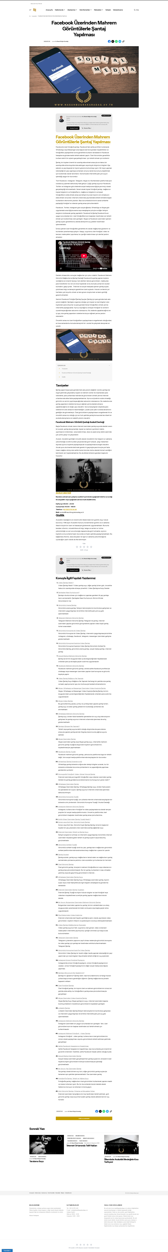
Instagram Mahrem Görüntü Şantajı (71, 807)
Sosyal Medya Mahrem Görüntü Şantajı (72, 656)
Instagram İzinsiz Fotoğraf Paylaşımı (71, 960)
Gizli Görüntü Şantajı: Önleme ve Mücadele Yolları (76, 1091)
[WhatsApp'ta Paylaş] (116, 41)
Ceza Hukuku (42, 1156)
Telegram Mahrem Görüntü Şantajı (71, 618)
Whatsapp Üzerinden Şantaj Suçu (70, 877)
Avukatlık (34, 16)
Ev (30, 16)
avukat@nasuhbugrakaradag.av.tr (79, 1210)
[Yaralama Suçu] (46, 1144)
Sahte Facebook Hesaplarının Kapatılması (73, 1046)
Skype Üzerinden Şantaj (67, 739)
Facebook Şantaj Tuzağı (67, 752)
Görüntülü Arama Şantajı (67, 605)
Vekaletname (68, 1193)
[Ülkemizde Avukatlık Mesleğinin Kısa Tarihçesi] (121, 1144)
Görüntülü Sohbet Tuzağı (67, 845)
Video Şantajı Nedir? (66, 583)
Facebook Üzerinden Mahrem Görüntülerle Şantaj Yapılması (83, 139)
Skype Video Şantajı (65, 701)
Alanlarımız (44, 1193)
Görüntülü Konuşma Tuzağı (68, 797)
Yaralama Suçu (36, 1161)
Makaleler (57, 1193)
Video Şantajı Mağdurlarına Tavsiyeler (72, 925)
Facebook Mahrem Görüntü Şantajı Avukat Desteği (76, 373)
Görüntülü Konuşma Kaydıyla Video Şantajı (74, 643)
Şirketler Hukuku (88, 1138)
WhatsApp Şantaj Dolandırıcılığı (70, 762)
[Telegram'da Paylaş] (119, 41)
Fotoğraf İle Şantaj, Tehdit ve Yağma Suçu (73, 1079)
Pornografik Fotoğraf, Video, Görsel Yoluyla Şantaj (76, 774)
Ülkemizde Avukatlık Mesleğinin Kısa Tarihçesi (121, 1160)
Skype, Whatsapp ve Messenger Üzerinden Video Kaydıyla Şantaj (82, 688)
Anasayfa (31, 1193)
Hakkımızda (38, 1193)
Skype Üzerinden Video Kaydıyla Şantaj (72, 998)
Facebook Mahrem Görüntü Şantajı (71, 666)
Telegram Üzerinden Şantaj (68, 938)
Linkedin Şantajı (64, 1008)
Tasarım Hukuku (72, 1140)
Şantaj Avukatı (63, 855)
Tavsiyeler (65, 368)
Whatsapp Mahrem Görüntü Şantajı (71, 714)
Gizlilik (63, 377)
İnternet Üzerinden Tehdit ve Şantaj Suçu (73, 832)
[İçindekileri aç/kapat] (109, 365)
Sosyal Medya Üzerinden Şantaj (69, 1056)
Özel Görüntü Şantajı (66, 864)
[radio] (77, 546)
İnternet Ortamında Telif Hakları (82, 1145)
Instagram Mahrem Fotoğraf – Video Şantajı (74, 1033)
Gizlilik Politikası (36, 3)
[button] (30, 9)
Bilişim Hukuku (80, 1135)
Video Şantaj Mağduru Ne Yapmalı (70, 678)
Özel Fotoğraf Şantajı (66, 986)
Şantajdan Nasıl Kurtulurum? (68, 592)
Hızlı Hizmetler (51, 1193)
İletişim (62, 1193)
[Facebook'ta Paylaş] (109, 41)
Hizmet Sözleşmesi (34, 1215)
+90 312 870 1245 (73, 1208)
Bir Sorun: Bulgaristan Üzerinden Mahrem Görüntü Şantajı (79, 902)
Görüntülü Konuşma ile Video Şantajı (72, 631)
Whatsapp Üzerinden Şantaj (68, 784)
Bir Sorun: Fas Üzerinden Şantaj (69, 1069)
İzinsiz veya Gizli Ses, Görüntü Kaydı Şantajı (74, 822)
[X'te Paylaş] (112, 41)
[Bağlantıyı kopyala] (123, 41)
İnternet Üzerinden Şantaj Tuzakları (71, 890)
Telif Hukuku (83, 1140)
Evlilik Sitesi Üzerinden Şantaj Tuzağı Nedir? (74, 819)
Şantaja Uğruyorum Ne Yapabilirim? (71, 973)
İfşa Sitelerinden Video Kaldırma (70, 915)
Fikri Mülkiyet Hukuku (74, 1138)
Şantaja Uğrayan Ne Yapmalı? (69, 726)
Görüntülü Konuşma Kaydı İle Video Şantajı (74, 950)
